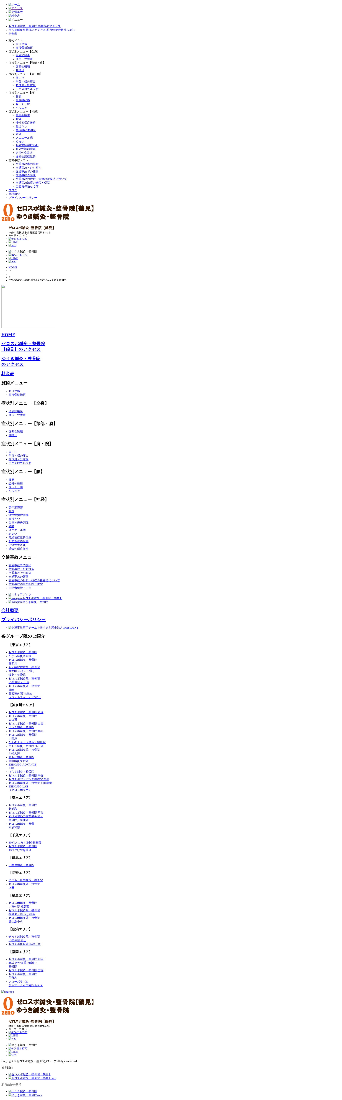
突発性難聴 (23, 66)
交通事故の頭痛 (26, 175)
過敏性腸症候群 (26, 156)
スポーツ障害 (24, 59)
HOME (13, 267)
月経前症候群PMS (27, 145)
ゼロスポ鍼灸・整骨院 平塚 (26, 775)
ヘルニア (21, 107)
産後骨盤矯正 (24, 47)
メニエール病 (24, 137)
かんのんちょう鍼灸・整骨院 (27, 742)
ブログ (13, 190)
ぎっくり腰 (23, 103)
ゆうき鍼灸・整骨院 (21, 727)
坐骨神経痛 (23, 100)
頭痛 (18, 133)
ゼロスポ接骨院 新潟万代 (25, 944)
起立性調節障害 (26, 148)
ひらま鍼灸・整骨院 (21, 771)
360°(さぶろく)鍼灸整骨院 (25, 842)
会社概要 (14, 193)
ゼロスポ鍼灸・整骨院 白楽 (26, 723)
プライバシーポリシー (23, 197)
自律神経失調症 (26, 130)
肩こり (20, 77)
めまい (20, 141)
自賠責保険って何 (27, 186)
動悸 (18, 118)
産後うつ (21, 126)
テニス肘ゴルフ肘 (27, 88)
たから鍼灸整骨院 (20, 656)
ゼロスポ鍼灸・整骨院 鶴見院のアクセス (35, 26)
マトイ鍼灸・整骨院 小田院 (26, 745)
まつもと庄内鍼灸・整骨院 (26, 880)
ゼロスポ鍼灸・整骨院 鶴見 (26, 731)
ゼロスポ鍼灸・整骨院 (23, 652)
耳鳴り (20, 70)
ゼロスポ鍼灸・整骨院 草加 (26, 812)
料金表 (13, 33)
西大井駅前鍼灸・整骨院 (24, 667)
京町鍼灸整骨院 (18, 760)
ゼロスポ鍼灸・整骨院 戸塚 (26, 712)
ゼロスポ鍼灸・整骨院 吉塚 (26, 970)
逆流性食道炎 (24, 152)
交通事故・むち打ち (28, 167)
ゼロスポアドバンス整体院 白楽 (29, 779)
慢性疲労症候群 (26, 122)
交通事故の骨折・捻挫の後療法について (41, 178)
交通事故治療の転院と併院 (33, 182)
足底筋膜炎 (23, 55)
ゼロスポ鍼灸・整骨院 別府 (26, 959)
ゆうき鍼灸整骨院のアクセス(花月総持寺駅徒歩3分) (41, 29)
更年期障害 (23, 115)
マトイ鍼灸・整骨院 (21, 757)
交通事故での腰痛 (27, 171)
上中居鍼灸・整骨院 (21, 865)
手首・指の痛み (26, 81)
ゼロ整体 (21, 44)
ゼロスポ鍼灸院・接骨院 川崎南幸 (30, 782)
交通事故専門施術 (27, 163)
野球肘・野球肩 (26, 85)
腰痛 (18, 96)
